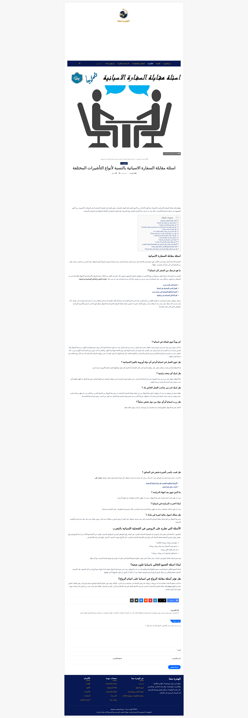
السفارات (87, 696)
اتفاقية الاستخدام (111, 691)
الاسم (179, 650)
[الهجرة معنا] (124, 16)
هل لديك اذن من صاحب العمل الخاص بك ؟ (164, 231)
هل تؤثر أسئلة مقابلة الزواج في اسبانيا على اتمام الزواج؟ (161, 249)
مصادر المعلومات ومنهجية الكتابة (133, 696)
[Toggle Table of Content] (176, 217)
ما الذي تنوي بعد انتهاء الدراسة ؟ (167, 237)
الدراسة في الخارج (123, 63)
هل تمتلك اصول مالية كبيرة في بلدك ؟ (165, 242)
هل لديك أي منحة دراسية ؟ (169, 229)
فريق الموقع (140, 687)
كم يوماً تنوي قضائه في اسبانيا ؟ (167, 225)
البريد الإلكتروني (176, 658)
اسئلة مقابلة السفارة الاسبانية (168, 220)
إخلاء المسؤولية (112, 687)
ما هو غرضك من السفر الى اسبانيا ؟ (166, 222)
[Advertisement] (124, 43)
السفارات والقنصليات (139, 63)
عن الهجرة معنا (110, 63)
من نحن (141, 683)
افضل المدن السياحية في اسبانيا (167, 288)
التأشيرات (150, 63)
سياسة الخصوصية (111, 683)
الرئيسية (144, 159)
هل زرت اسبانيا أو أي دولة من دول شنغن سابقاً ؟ (163, 233)
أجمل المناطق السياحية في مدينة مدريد (164, 292)
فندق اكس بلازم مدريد (170, 285)
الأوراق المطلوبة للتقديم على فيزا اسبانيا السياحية (161, 483)
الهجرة (88, 683)
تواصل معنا (113, 700)
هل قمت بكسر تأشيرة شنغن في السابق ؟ (165, 235)
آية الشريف (132, 173)
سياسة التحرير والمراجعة (136, 691)
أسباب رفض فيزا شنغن (169, 487)
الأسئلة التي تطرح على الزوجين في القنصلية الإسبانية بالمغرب (159, 244)
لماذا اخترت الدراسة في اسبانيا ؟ (167, 239)
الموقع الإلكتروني (117, 658)
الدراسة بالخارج (85, 700)
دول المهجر (167, 63)
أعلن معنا (114, 696)
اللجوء (158, 63)
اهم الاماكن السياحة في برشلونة (167, 295)
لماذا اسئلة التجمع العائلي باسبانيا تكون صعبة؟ (164, 246)
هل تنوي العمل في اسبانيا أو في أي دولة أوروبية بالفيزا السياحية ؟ (158, 227)
